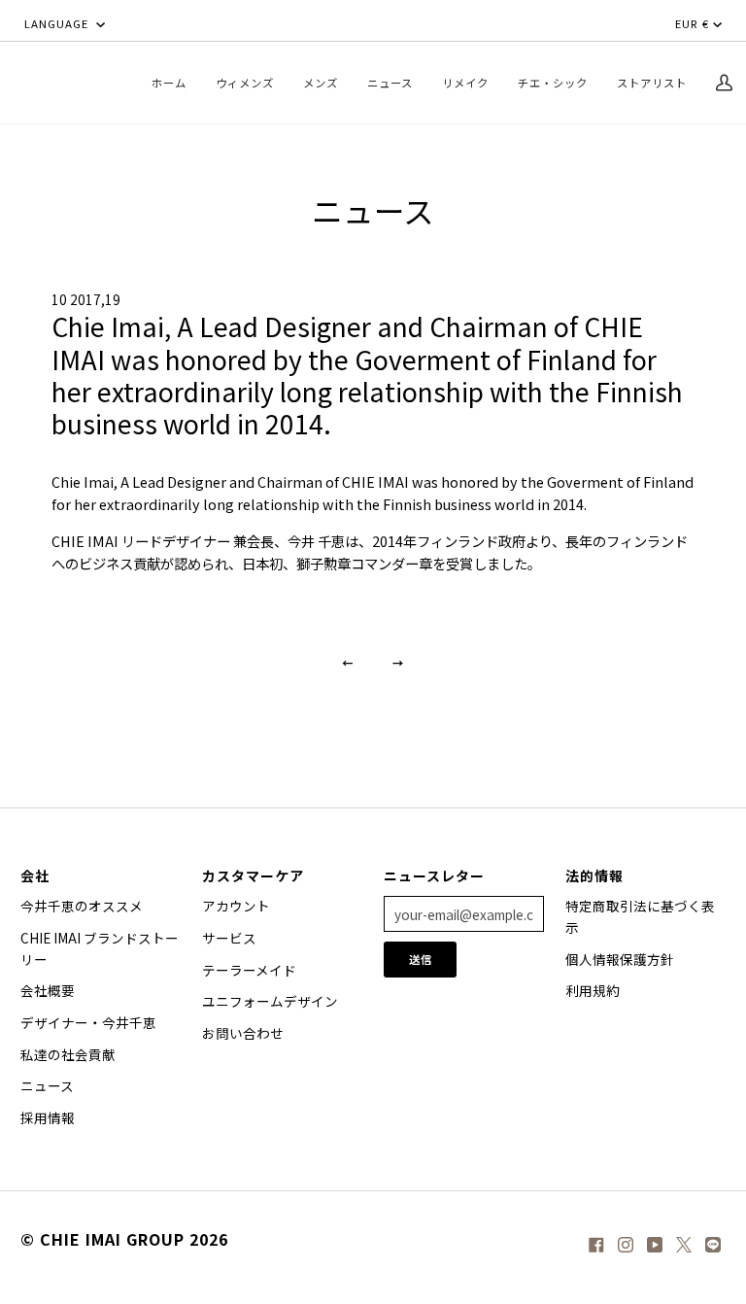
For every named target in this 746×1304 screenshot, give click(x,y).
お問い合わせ (243, 1033)
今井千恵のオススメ (81, 905)
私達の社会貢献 (68, 1054)
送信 (420, 959)
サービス (229, 937)
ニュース (47, 1085)
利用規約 (592, 990)
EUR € (692, 23)
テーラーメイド (249, 969)
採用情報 (47, 1117)
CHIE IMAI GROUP (112, 1239)
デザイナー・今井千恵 (88, 1022)
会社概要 (47, 990)
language (58, 23)
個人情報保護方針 (619, 959)
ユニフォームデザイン (270, 1001)
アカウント (236, 905)
